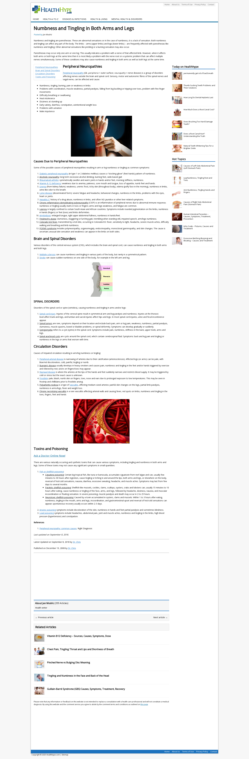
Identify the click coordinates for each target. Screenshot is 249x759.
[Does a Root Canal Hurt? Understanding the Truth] (177, 138)
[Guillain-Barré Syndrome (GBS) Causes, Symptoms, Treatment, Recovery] (39, 692)
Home (167, 4)
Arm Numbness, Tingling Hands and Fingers (199, 191)
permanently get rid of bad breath (198, 73)
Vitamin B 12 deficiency (50, 183)
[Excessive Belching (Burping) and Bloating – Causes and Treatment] (177, 243)
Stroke (42, 257)
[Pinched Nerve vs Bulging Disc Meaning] (39, 666)
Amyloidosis (45, 215)
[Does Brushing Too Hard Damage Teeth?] (177, 126)
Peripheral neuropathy (73, 73)
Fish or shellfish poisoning (51, 471)
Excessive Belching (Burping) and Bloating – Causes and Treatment (198, 239)
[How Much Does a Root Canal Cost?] (177, 114)
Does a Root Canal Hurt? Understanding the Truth (194, 134)
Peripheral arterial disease (51, 359)
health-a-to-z (50, 19)
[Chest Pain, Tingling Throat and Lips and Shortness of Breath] (39, 653)
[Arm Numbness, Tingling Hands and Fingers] (177, 195)
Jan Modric (47, 34)
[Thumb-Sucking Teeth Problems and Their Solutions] (177, 90)
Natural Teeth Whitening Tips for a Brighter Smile (198, 146)
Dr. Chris (77, 542)
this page (144, 704)
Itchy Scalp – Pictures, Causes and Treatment (198, 227)
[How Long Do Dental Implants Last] (177, 102)
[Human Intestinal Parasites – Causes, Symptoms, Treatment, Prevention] (177, 219)
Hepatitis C (44, 199)
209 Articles (61, 603)
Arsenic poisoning (47, 509)
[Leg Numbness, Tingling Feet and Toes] (177, 182)
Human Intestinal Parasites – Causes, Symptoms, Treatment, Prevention (197, 216)
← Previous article (44, 617)
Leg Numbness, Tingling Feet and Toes (198, 179)
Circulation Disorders (45, 73)
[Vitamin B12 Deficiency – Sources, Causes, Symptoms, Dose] (39, 639)
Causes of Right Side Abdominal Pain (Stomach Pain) (197, 203)
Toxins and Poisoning (45, 76)
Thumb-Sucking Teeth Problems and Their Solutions (199, 86)
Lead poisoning (46, 513)
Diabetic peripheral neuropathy (53, 173)
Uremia (42, 186)
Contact (211, 4)
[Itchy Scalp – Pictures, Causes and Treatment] (177, 231)
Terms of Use (187, 4)
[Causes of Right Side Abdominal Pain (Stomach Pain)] (177, 207)
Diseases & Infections (74, 19)
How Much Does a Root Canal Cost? (199, 109)
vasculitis (74, 384)
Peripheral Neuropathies (46, 67)
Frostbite (43, 378)
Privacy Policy (200, 4)
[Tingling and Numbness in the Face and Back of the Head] (39, 679)
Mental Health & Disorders (126, 19)
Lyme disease (45, 193)
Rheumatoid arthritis (49, 180)
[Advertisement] (58, 576)
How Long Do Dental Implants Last (198, 97)
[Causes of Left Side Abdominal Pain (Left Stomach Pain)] (177, 170)
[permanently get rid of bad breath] (177, 78)
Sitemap (65, 755)
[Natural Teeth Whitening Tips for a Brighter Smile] (177, 150)
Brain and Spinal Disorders (47, 70)
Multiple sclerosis (47, 254)
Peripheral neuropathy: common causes (58, 528)
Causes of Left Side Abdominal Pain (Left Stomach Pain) (199, 166)
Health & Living (98, 19)
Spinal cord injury (47, 313)
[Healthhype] (54, 9)
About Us (175, 4)
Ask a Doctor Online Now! (49, 455)
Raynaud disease (47, 372)
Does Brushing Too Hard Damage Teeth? (198, 122)
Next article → (160, 617)
